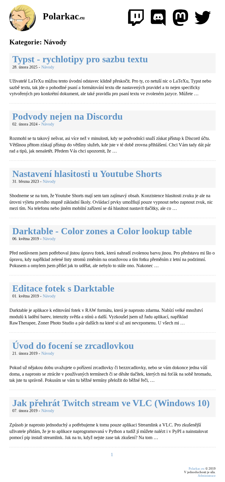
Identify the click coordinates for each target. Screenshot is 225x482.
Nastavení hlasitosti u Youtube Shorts (87, 173)
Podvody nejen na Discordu (67, 116)
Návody (47, 67)
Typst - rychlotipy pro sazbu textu (80, 59)
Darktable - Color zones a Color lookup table (102, 231)
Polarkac (64, 16)
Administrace (207, 475)
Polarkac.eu (196, 468)
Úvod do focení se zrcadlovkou (73, 345)
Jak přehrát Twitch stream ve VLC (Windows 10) (111, 403)
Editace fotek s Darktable (63, 288)
